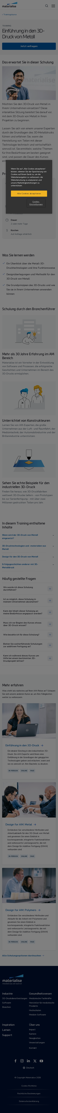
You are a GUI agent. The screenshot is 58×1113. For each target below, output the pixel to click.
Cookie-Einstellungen (36, 203)
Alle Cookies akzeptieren (29, 193)
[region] (29, 187)
